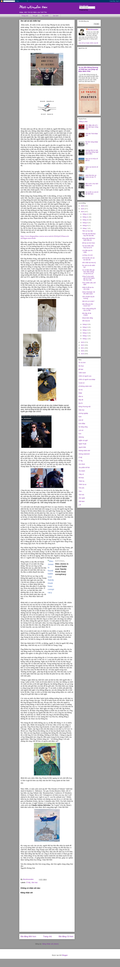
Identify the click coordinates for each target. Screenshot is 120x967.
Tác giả (35, 16)
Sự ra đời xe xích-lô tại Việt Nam (91, 193)
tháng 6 (85, 324)
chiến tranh (82, 373)
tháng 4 (85, 330)
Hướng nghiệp (83, 413)
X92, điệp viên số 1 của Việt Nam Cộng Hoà (91, 127)
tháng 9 (85, 222)
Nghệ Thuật (82, 444)
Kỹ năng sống (83, 427)
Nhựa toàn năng (87, 318)
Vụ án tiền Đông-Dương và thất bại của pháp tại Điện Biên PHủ (88, 69)
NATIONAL (60, 561)
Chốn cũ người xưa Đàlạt (87, 379)
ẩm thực (81, 366)
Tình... (81, 491)
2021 (82, 348)
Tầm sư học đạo (87, 231)
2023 (82, 342)
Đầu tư (81, 396)
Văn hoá (34, 882)
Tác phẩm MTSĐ (84, 467)
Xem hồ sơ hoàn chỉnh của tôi (88, 43)
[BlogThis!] (41, 879)
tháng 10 (86, 220)
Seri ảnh (55, 16)
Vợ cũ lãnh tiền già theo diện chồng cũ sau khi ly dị (88, 271)
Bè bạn (81, 369)
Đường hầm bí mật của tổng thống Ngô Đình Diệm (91, 152)
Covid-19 (81, 383)
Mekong (81, 437)
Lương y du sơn (87, 255)
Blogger (65, 955)
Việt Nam (82, 501)
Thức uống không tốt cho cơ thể (89, 309)
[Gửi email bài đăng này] (39, 879)
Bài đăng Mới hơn (28, 936)
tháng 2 (85, 336)
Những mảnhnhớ (84, 454)
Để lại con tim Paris (88, 243)
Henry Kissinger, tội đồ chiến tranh (88, 293)
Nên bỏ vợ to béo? (88, 301)
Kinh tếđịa (82, 423)
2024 (82, 211)
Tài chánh (82, 471)
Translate (95, 10)
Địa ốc (81, 403)
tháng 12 (86, 214)
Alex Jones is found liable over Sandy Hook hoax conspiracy (61, 569)
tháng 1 (85, 339)
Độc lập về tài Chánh (86, 314)
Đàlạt (80, 393)
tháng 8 (85, 225)
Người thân (82, 447)
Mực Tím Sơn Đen (33, 7)
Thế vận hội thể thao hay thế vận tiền (89, 234)
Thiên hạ (81, 481)
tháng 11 (86, 217)
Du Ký (81, 389)
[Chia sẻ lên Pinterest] (46, 879)
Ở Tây (81, 461)
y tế (80, 505)
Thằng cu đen (83, 121)
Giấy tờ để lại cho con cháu (88, 288)
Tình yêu (81, 488)
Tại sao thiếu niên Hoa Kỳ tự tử (88, 246)
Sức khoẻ (82, 464)
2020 (82, 351)
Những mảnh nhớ (84, 450)
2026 (82, 206)
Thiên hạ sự (82, 484)
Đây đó (81, 400)
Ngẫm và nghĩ (83, 440)
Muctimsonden (93, 29)
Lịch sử (81, 430)
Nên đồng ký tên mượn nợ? (87, 305)
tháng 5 (85, 327)
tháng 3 (85, 333)
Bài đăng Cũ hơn (66, 936)
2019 (82, 353)
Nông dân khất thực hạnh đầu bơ (88, 239)
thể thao (81, 477)
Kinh (80, 417)
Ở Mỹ (28, 882)
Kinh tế (81, 420)
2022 (82, 345)
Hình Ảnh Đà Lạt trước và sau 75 (90, 176)
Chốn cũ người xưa (85, 376)
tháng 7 (85, 228)
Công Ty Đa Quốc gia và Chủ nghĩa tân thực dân (88, 278)
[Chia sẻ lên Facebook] (44, 879)
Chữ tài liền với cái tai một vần (88, 259)
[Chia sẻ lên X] (43, 879)
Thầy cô (81, 474)
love (80, 433)
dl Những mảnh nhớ (85, 386)
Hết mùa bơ (86, 321)
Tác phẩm (45, 16)
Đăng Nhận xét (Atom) (50, 944)
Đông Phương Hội (84, 406)
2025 (82, 209)
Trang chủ (25, 16)
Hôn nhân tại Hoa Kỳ (89, 262)
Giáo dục (81, 410)
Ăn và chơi (82, 362)
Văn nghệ (82, 498)
